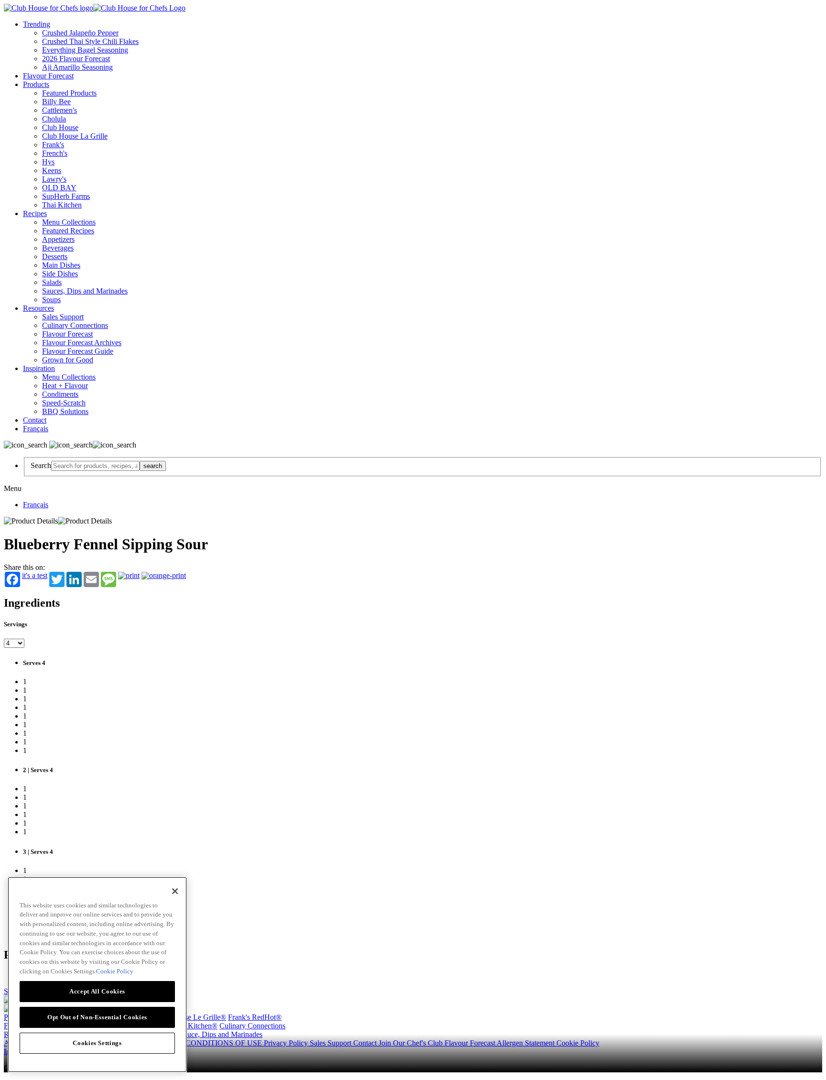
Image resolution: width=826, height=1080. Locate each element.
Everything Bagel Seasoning (85, 50)
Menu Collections (69, 222)
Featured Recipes (68, 231)
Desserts (54, 256)
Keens (51, 170)
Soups (51, 299)
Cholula (54, 119)
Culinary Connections (75, 325)
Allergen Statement (526, 1043)
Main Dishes (61, 265)
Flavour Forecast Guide (77, 351)
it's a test (34, 575)
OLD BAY (59, 188)
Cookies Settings (97, 1042)
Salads (52, 282)
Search (41, 465)
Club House (60, 127)
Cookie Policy (577, 1043)
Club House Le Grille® (190, 1017)
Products (36, 84)
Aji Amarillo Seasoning (77, 67)
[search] (95, 466)
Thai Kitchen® (194, 1026)
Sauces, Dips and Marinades (85, 291)
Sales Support (63, 317)
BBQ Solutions (65, 411)
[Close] (174, 891)
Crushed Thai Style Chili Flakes (90, 41)
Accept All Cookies (97, 990)
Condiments (60, 394)
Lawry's (54, 179)
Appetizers (58, 239)
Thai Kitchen (62, 205)
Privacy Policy (287, 1043)
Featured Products (69, 93)
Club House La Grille (75, 136)
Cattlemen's (59, 110)
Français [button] (35, 429)
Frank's (53, 145)
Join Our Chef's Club (412, 1043)
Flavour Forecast (48, 76)
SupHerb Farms (66, 196)
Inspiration (39, 368)
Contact (34, 420)
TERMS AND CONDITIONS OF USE (201, 1043)
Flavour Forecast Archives (81, 342)
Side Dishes (60, 274)
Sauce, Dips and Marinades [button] (221, 1034)
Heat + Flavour (65, 386)
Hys (48, 162)
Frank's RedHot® (255, 1017)
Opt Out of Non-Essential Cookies (97, 1016)
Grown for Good (67, 360)
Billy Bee (56, 102)
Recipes (35, 213)
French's (54, 153)
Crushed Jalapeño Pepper (80, 33)
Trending (36, 24)
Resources (38, 308)
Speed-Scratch (64, 403)
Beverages (58, 248)
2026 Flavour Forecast (76, 59)
